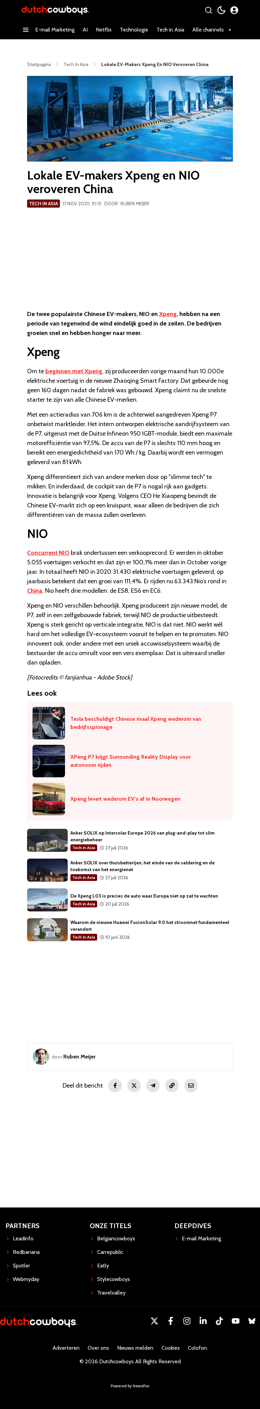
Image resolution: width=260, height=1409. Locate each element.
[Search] (208, 10)
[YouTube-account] (236, 1321)
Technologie (134, 29)
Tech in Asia (170, 29)
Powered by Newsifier (130, 1385)
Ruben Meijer (135, 204)
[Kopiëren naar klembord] (172, 1085)
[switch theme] (221, 10)
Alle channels (208, 29)
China (34, 590)
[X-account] (154, 1321)
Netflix (104, 29)
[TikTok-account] (219, 1321)
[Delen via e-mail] (191, 1085)
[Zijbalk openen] (26, 30)
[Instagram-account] (187, 1321)
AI (85, 29)
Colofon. (198, 1348)
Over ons (98, 1348)
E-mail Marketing (54, 29)
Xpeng (168, 314)
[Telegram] (153, 1085)
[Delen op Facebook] (115, 1085)
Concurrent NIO (48, 552)
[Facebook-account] (171, 1321)
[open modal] (234, 10)
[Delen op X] (134, 1085)
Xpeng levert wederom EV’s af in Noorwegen (125, 799)
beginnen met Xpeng (73, 371)
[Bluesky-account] (252, 1321)
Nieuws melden (135, 1348)
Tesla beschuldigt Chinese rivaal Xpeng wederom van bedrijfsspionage (135, 723)
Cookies (170, 1348)
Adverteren (66, 1348)
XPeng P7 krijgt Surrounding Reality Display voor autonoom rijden (130, 761)
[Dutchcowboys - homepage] (55, 10)
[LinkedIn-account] (203, 1321)
